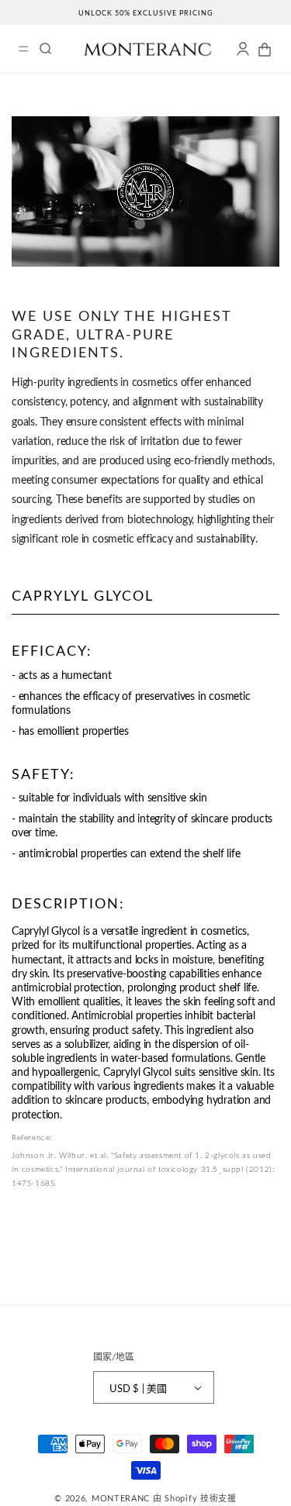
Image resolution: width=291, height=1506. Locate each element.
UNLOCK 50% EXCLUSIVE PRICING (145, 12)
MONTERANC (121, 1498)
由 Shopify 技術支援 (195, 1498)
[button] (23, 48)
